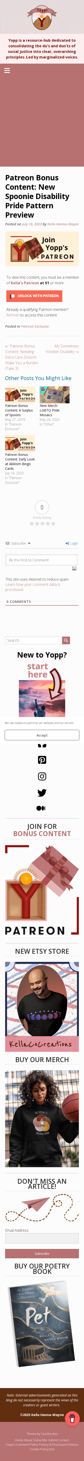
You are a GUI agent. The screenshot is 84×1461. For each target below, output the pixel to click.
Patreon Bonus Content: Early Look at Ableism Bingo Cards (20, 461)
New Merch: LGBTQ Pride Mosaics (50, 410)
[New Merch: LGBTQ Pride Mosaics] (55, 394)
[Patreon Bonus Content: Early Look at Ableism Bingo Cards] (20, 443)
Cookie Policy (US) (42, 1449)
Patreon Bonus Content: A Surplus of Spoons (19, 410)
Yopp (42, 17)
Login (73, 543)
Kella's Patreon (25, 282)
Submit (53, 1440)
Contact (64, 1440)
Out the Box (49, 1434)
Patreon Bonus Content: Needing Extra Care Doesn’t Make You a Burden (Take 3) (21, 357)
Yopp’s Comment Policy (22, 1444)
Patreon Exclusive (35, 326)
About (28, 1440)
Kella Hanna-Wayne (63, 224)
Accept (42, 735)
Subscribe (40, 1440)
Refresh (12, 315)
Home (19, 1440)
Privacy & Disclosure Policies (58, 1444)
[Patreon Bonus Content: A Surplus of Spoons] (20, 394)
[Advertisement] (42, 122)
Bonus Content (42, 833)
